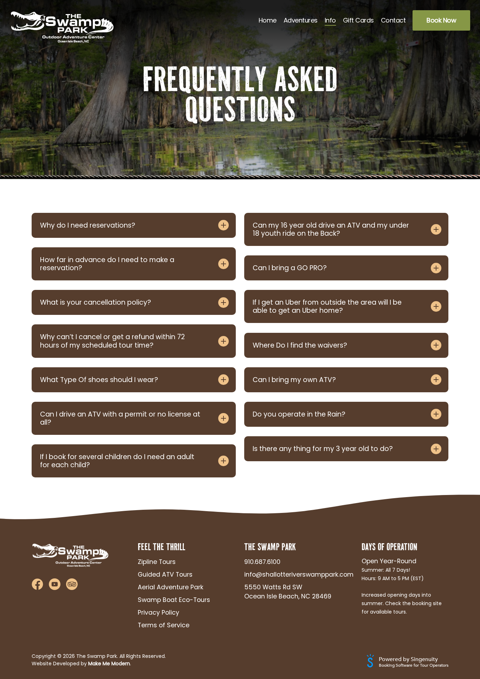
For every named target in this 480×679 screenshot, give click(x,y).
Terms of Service (163, 625)
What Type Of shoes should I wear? (99, 380)
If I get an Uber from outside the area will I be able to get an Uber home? (327, 306)
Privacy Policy (158, 612)
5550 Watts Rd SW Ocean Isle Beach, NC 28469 (287, 592)
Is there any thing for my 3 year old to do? (323, 448)
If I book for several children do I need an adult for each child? (117, 461)
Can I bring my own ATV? (294, 380)
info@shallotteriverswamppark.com (293, 574)
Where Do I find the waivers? (300, 345)
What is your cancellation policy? (95, 302)
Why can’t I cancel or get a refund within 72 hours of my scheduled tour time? (112, 341)
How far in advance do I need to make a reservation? (107, 264)
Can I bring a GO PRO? (290, 268)
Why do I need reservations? (87, 225)
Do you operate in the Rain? (299, 414)
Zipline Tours (157, 562)
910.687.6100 (262, 562)
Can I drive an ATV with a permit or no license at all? (120, 418)
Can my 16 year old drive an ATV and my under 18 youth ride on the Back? (331, 229)
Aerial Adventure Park (170, 587)
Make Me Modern (109, 663)
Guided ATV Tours (165, 574)
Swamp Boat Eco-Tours (174, 600)
